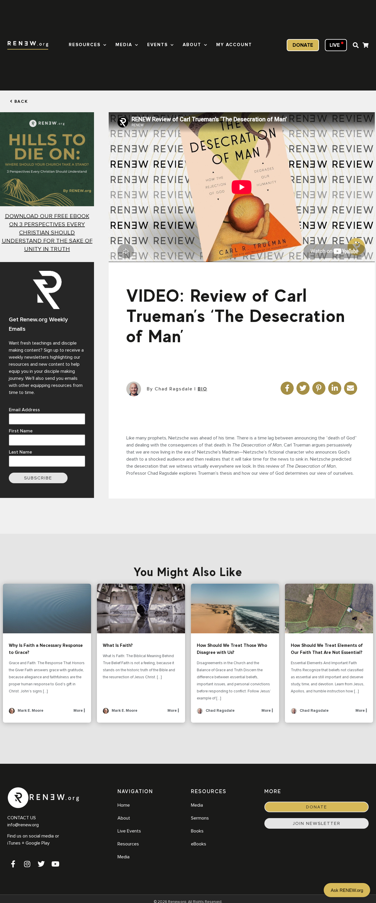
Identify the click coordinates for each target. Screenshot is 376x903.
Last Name (20, 452)
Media (123, 45)
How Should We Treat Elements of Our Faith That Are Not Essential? (329, 608)
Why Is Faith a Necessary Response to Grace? (47, 608)
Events (157, 45)
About (192, 45)
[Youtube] (55, 864)
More (78, 711)
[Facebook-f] (13, 864)
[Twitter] (41, 864)
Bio (202, 389)
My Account (234, 45)
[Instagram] (27, 864)
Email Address (24, 409)
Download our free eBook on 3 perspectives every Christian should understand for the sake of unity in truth (47, 232)
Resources (84, 45)
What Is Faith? (141, 608)
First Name (21, 431)
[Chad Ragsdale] (200, 713)
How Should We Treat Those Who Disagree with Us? (235, 608)
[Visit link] (365, 46)
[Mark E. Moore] (12, 713)
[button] (356, 45)
